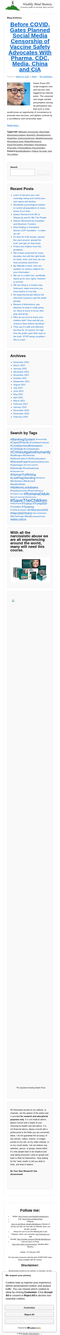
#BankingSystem (22, 439)
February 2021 (20, 404)
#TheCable (11, 148)
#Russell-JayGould (17, 497)
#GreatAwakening (31, 468)
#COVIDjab (16, 449)
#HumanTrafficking (23, 474)
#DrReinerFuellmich (19, 458)
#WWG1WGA (18, 519)
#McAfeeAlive (16, 481)
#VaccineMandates (40, 513)
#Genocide (16, 468)
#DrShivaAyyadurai (36, 458)
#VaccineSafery (38, 148)
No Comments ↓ (46, 77)
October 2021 (20, 378)
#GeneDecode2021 (31, 465)
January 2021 (20, 407)
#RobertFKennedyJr (32, 141)
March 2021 (19, 400)
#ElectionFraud (19, 461)
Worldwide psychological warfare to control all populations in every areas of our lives (29, 207)
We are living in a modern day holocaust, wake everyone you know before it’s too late (28, 288)
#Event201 (31, 135)
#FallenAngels (16, 465)
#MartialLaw (40, 478)
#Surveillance (40, 145)
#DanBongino (16, 455)
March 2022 (19, 365)
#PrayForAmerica (35, 491)
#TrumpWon (15, 507)
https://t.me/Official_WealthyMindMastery (26, 1224)
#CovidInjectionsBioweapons (26, 445)
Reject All (29, 1314)
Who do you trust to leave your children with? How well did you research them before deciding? (28, 320)
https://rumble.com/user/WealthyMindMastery (34, 1239)
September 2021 (21, 381)
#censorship (33, 132)
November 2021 (21, 375)
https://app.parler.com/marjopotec (24, 1244)
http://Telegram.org (43, 1234)
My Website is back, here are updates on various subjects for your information (28, 269)
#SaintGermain (30, 497)
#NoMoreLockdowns (24, 487)
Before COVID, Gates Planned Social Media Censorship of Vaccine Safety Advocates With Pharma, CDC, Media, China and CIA (30, 47)
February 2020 (20, 417)
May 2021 (18, 394)
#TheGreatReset (24, 148)
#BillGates (22, 132)
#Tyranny (28, 506)
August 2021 (19, 384)
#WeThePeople (17, 516)
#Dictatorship (28, 455)
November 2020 (21, 413)
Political (35, 151)
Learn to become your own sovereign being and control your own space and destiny (29, 198)
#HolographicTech (17, 471)
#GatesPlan (12, 138)
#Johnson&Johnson (26, 138)
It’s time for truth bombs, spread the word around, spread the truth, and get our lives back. (28, 240)
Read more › (13, 125)
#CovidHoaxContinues (39, 442)
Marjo (34, 77)
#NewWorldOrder (17, 484)
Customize (29, 1307)
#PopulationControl (15, 141)
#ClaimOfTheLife (19, 442)
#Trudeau (27, 503)
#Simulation (29, 145)
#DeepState (44, 132)
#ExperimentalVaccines (38, 462)
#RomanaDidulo (37, 494)
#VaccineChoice (21, 513)
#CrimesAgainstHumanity (30, 452)
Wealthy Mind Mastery (31, 1334)
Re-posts (43, 151)
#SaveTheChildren (15, 145)
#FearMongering (43, 135)
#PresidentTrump (16, 494)
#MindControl (29, 481)
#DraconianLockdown (16, 135)
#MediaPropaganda (44, 138)
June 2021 (18, 391)
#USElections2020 (37, 510)
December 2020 (21, 410)
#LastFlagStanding (22, 477)
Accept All (29, 1321)
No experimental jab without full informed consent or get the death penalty (29, 297)
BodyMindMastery (23, 151)
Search (14, 167)
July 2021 (18, 388)
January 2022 (20, 368)
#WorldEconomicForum (34, 516)
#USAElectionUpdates (18, 510)
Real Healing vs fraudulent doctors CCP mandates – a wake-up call (29, 230)
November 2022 (21, 362)
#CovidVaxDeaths (31, 449)
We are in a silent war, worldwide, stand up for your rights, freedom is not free (29, 278)
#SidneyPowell (15, 503)
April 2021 (18, 397)
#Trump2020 (40, 503)
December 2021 (21, 372)
